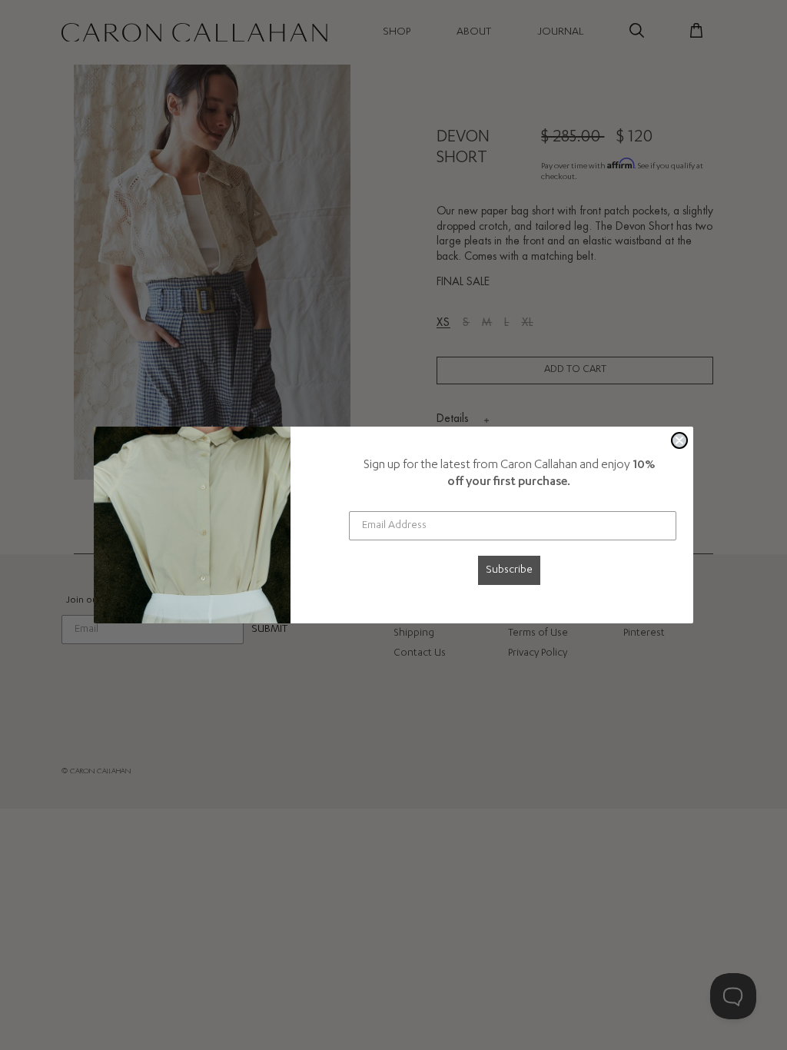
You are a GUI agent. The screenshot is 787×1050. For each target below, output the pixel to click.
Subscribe (509, 570)
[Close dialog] (679, 440)
